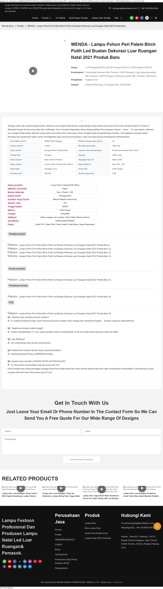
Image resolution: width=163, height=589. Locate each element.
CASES (58, 545)
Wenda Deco (8, 26)
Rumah (58, 530)
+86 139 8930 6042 (149, 8)
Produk (58, 535)
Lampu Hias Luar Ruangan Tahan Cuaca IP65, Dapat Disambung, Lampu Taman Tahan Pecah (19, 494)
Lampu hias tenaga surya (96, 533)
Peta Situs (118, 582)
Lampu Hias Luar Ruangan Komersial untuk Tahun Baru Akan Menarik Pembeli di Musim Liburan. (142, 494)
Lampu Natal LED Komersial (98, 538)
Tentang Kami (61, 554)
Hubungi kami (61, 568)
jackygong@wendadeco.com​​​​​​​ (124, 8)
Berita (57, 550)
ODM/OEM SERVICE (64, 540)
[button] (121, 18)
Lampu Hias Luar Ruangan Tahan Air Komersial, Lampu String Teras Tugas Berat (61, 494)
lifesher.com (106, 582)
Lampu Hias (90, 523)
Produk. (20, 26)
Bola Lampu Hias (92, 528)
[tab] (81, 119)
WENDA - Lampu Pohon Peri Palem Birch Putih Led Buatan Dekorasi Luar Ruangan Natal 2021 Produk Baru (76, 26)
